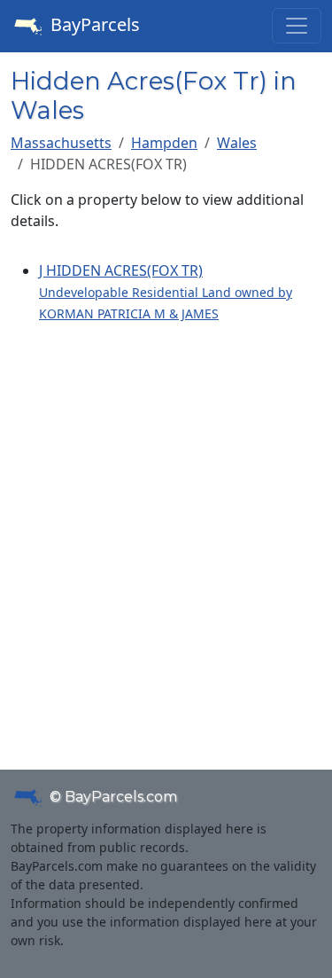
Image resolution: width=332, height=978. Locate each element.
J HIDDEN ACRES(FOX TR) (165, 291)
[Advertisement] (166, 525)
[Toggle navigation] (296, 25)
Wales (237, 143)
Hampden (164, 143)
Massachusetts (61, 143)
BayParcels (93, 24)
